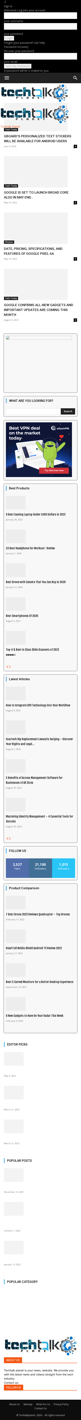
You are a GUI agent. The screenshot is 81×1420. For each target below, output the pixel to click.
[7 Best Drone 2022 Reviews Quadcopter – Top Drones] (40, 902)
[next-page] (10, 666)
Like (17, 859)
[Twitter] (14, 1397)
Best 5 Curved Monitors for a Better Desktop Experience (39, 982)
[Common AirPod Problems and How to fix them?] (40, 1126)
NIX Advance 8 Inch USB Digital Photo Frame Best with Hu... (39, 1104)
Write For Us (43, 1404)
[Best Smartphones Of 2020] (40, 604)
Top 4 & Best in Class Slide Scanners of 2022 (32, 649)
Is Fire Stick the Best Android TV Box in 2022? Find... (35, 1259)
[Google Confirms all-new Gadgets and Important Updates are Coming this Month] (40, 284)
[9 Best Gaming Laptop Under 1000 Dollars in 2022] (40, 502)
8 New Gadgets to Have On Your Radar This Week (34, 1016)
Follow (40, 859)
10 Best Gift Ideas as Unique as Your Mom (28, 1070)
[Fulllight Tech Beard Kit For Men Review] (40, 1175)
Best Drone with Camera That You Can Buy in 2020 (36, 582)
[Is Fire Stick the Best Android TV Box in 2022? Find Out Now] (40, 1247)
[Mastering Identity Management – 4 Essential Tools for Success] (40, 804)
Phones (9, 242)
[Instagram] (7, 1397)
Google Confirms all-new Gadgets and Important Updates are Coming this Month (38, 310)
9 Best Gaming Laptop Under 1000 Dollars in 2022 (35, 514)
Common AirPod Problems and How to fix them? (33, 1138)
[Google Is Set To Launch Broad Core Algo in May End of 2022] (40, 172)
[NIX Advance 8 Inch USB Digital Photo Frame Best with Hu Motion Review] (40, 1092)
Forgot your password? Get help (24, 43)
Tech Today (11, 129)
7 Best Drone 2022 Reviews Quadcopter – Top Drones (38, 914)
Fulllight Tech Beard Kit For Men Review (27, 1187)
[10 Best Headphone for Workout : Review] (40, 536)
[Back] (5, 2)
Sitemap (27, 1404)
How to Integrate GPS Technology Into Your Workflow (38, 705)
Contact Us (40, 1408)
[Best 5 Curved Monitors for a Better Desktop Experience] (40, 970)
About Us (14, 1404)
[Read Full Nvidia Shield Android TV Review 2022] (40, 936)
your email (10, 61)
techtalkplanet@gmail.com (36, 1382)
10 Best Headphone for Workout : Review (30, 548)
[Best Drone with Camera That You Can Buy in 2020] (40, 570)
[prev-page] (7, 666)
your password (13, 34)
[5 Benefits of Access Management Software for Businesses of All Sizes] (40, 766)
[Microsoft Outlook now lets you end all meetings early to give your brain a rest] (40, 1209)
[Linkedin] (11, 1397)
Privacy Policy (61, 1404)
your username (13, 21)
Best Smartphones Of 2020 (22, 616)
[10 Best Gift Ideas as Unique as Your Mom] (40, 1059)
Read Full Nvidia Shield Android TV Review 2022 (34, 948)
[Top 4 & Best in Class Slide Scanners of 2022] (40, 638)
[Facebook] (5, 1397)
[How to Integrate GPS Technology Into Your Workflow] (40, 693)
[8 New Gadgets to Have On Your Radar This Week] (40, 1004)
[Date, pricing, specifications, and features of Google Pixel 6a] (40, 228)
